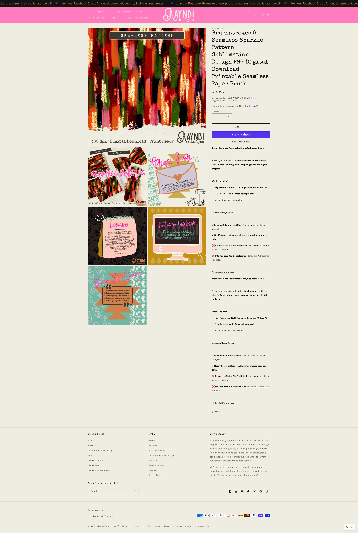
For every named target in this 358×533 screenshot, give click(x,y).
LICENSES (92, 455)
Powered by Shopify (112, 526)
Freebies (153, 470)
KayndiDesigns (99, 526)
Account (92, 445)
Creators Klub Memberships (161, 455)
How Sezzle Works (157, 450)
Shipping (215, 101)
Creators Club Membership (100, 450)
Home (90, 440)
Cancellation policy (202, 526)
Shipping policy (168, 526)
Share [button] (217, 411)
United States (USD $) (99, 516)
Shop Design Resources (98, 470)
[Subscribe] (135, 491)
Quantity (215, 111)
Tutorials (153, 460)
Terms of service (154, 526)
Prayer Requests (156, 465)
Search (152, 440)
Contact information (184, 526)
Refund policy (127, 526)
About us (153, 445)
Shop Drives (93, 465)
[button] (121, 12)
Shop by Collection (96, 460)
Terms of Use (155, 475)
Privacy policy (140, 526)
